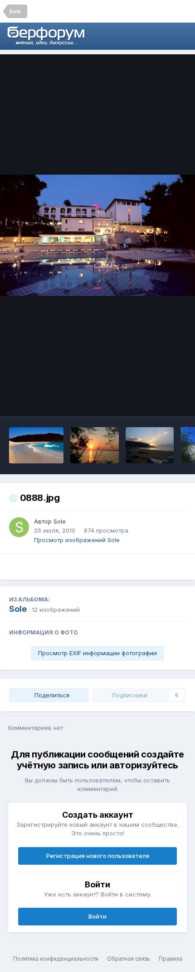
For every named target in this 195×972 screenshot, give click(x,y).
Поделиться (51, 695)
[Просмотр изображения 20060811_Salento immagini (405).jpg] (36, 445)
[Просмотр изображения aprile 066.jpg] (150, 445)
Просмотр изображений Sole (77, 539)
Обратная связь (128, 958)
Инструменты (154, 400)
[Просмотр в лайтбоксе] (97, 235)
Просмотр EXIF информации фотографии (97, 653)
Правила (170, 958)
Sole (60, 521)
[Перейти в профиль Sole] (19, 527)
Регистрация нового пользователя (97, 855)
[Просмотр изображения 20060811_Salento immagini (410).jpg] (94, 445)
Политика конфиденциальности (55, 958)
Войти (97, 916)
